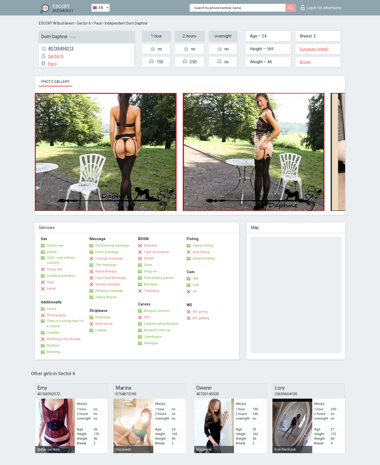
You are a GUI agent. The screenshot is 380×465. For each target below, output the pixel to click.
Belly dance (103, 324)
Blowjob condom (157, 311)
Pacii (98, 23)
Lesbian (101, 330)
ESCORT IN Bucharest (56, 23)
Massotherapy (106, 271)
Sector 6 (84, 23)
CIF (195, 291)
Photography (56, 315)
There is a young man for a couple (65, 323)
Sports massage (107, 284)
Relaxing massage (109, 291)
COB (196, 285)
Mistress (150, 245)
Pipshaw (53, 345)
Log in (324, 8)
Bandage (150, 284)
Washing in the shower (64, 339)
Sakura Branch (106, 297)
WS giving (200, 311)
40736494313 (61, 48)
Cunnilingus (152, 336)
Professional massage (112, 245)
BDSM (148, 258)
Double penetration (61, 276)
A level (52, 252)
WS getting (201, 318)
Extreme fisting (204, 258)
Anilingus (151, 343)
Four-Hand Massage (110, 278)
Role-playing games (159, 278)
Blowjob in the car (157, 330)
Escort (51, 309)
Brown (305, 62)
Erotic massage (107, 252)
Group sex (54, 269)
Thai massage (105, 265)
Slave (148, 265)
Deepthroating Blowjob (161, 324)
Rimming (53, 352)
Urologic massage (109, 258)
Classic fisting (203, 245)
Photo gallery (55, 82)
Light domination (156, 252)
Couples (53, 332)
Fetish (51, 288)
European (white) (314, 49)
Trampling (151, 291)
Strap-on (150, 271)
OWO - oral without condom (61, 260)
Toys (50, 282)
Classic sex (55, 245)
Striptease (103, 317)
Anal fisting (201, 252)
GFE (147, 317)
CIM (195, 278)
